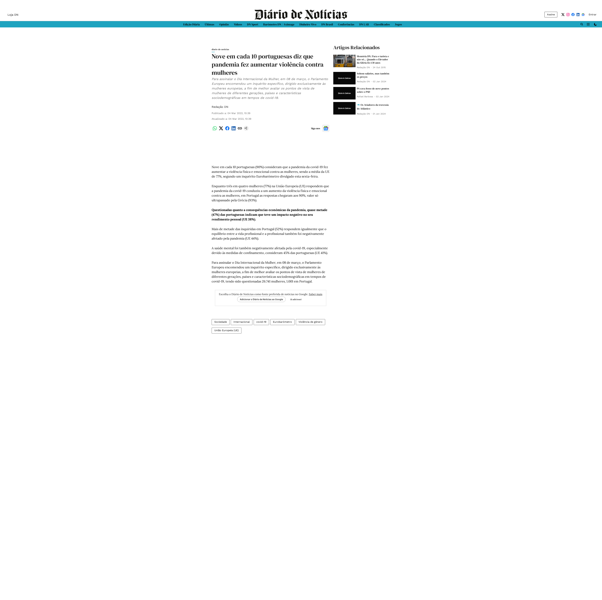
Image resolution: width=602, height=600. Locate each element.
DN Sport (252, 24)
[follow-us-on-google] (326, 128)
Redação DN (220, 106)
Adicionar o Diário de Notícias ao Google (261, 299)
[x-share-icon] (221, 129)
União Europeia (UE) (226, 330)
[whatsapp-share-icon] (214, 129)
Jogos (398, 24)
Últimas (209, 24)
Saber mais (315, 294)
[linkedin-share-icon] (233, 129)
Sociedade (220, 321)
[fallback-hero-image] (344, 61)
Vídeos (238, 24)
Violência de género (310, 321)
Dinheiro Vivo (307, 24)
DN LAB (364, 24)
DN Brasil (327, 24)
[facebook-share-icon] (227, 129)
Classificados (382, 24)
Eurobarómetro (282, 321)
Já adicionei (295, 299)
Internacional (241, 321)
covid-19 (261, 321)
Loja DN (13, 14)
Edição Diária (191, 24)
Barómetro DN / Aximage (278, 24)
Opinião (224, 24)
